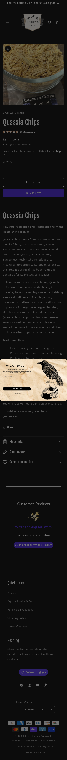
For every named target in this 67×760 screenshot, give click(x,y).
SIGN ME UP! (17, 388)
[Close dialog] (65, 361)
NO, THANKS (17, 393)
